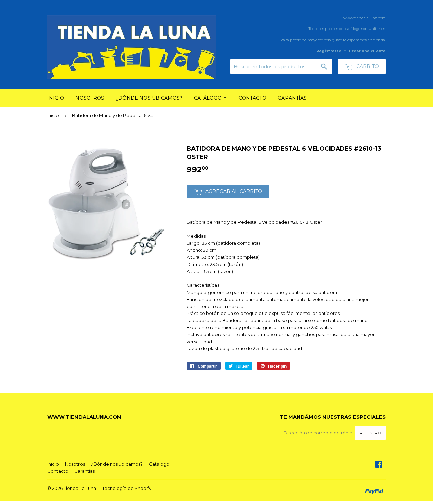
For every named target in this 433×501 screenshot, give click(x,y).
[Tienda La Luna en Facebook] (378, 465)
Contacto (252, 98)
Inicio (55, 98)
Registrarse (328, 51)
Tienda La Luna (80, 488)
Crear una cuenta (367, 51)
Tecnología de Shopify (126, 488)
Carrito (367, 66)
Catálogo (208, 98)
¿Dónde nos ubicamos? (149, 98)
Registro (370, 432)
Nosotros (89, 98)
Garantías (292, 98)
